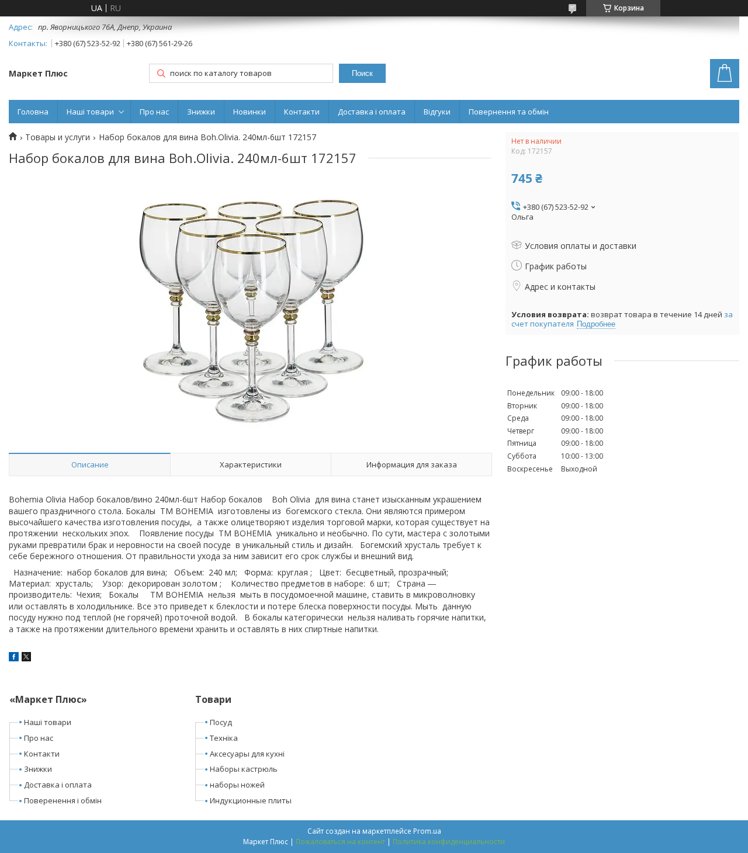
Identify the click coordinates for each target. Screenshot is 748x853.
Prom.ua (427, 831)
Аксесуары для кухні (247, 753)
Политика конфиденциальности (449, 842)
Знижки (201, 111)
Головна (33, 111)
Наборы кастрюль (244, 769)
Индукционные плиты (251, 800)
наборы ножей (237, 784)
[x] (26, 658)
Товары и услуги (57, 137)
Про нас (154, 111)
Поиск (362, 73)
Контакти (302, 111)
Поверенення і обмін (63, 800)
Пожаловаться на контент (340, 842)
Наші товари (90, 111)
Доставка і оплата (372, 111)
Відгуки (437, 111)
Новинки (249, 111)
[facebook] (14, 658)
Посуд (221, 722)
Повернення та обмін (509, 111)
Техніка (224, 738)
